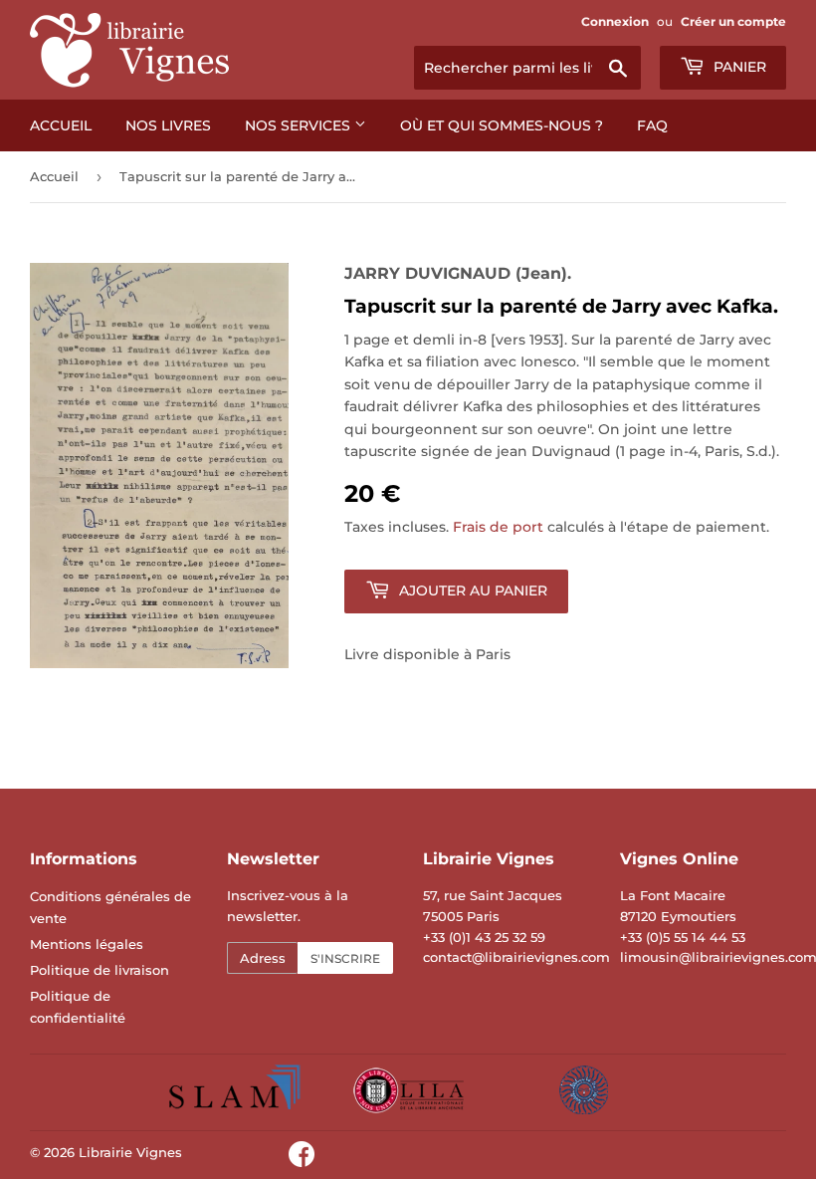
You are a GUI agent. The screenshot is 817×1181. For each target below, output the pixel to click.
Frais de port (498, 527)
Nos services (299, 125)
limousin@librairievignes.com (718, 957)
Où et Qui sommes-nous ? (501, 125)
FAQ (652, 125)
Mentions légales (86, 944)
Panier (738, 67)
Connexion (615, 21)
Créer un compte (733, 21)
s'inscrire (345, 958)
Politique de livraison (99, 970)
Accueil (61, 125)
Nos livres (168, 125)
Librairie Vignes (130, 1152)
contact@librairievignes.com (516, 957)
